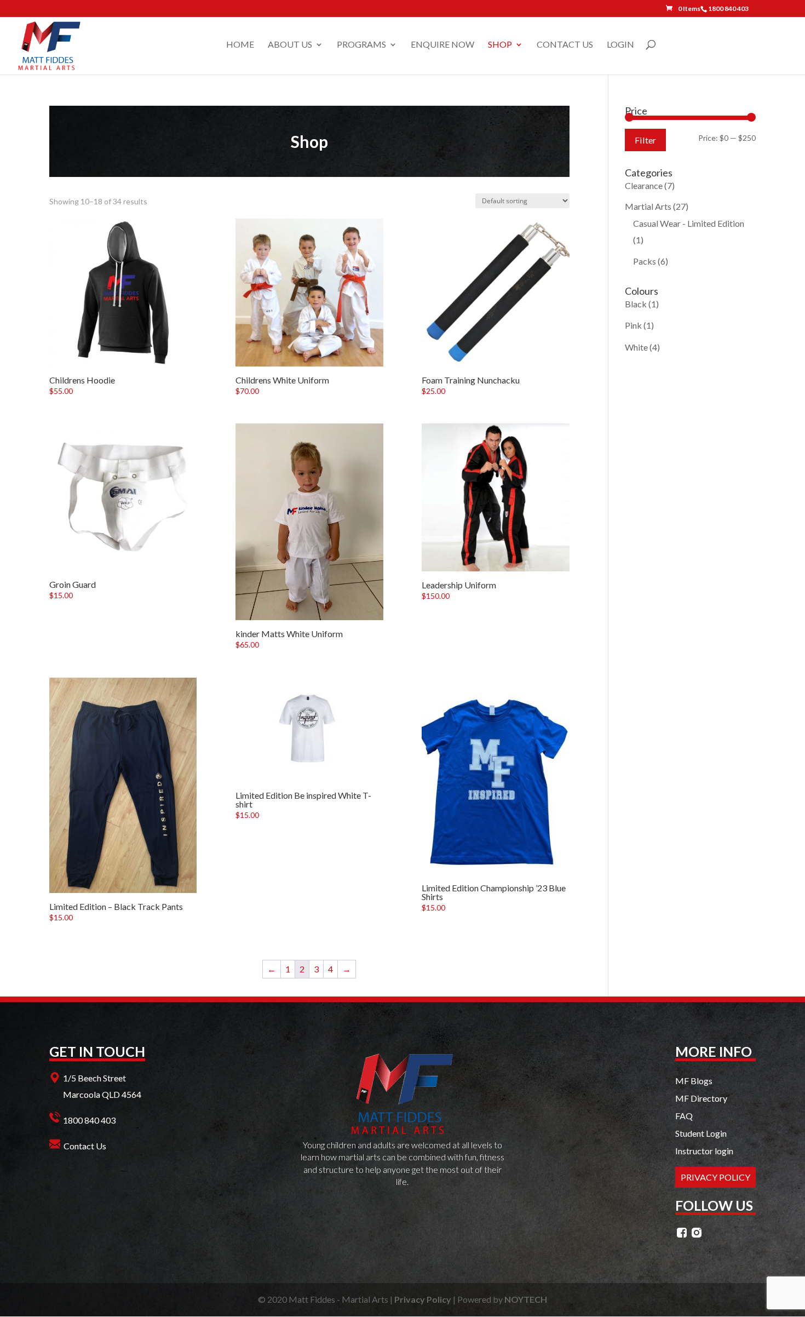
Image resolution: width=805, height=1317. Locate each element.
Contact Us (85, 1146)
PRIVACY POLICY (715, 1177)
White (636, 347)
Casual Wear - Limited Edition (688, 223)
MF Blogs (693, 1080)
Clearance (644, 185)
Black (636, 304)
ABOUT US (290, 45)
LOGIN (620, 45)
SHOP (500, 45)
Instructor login (704, 1151)
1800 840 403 (89, 1120)
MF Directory (701, 1098)
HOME (240, 45)
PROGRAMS (361, 45)
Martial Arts (648, 206)
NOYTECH (525, 1299)
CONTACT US (565, 45)
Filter (645, 140)
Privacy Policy (422, 1299)
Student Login (701, 1133)
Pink (633, 325)
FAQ (684, 1115)
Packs (644, 261)
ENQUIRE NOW (442, 45)
